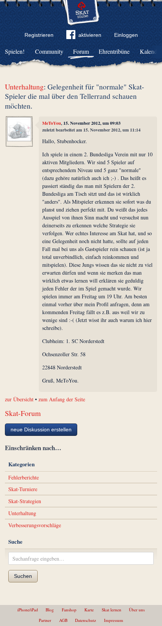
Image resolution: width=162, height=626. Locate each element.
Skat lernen (111, 609)
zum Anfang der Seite (61, 399)
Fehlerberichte (23, 477)
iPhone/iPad (27, 609)
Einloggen (126, 35)
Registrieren (38, 35)
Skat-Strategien (24, 501)
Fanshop (69, 609)
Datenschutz (85, 620)
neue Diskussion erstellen (41, 429)
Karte (89, 609)
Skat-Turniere (22, 489)
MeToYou (51, 123)
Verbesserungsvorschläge (34, 525)
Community (49, 51)
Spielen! (14, 51)
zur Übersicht (19, 399)
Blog (50, 609)
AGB (63, 620)
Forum (81, 51)
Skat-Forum (23, 413)
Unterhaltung (24, 87)
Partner (45, 620)
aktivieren (89, 35)
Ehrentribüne (114, 51)
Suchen (23, 576)
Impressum (113, 620)
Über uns (137, 609)
